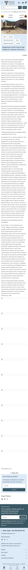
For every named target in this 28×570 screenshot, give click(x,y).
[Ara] (20, 7)
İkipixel (17, 565)
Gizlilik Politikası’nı (6, 521)
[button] (2, 3)
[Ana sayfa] (1, 11)
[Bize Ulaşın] (20, 2)
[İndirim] (25, 7)
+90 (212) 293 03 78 (18, 530)
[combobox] (11, 7)
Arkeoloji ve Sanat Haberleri (9, 11)
